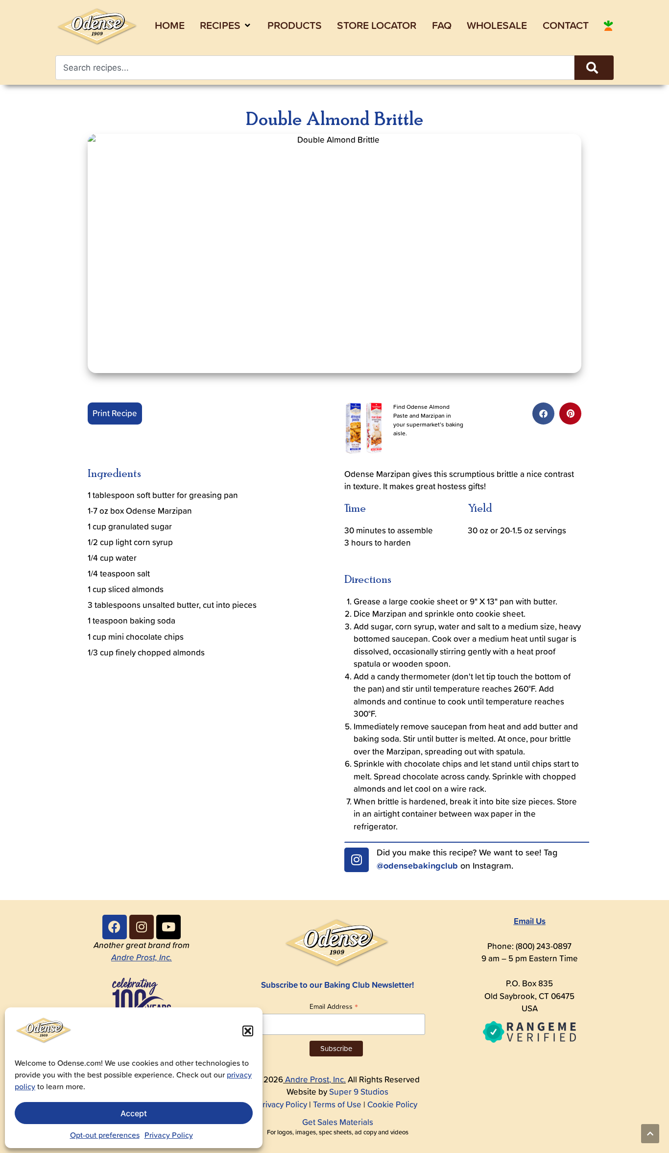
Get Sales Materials (337, 1122)
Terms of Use (337, 1104)
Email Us (530, 921)
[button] (248, 1031)
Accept (133, 1113)
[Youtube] (168, 927)
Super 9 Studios (358, 1092)
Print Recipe (115, 413)
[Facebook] (114, 927)
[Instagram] (356, 860)
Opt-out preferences (105, 1134)
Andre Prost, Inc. (141, 957)
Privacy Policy (168, 1134)
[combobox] (314, 67)
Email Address (334, 1006)
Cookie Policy (392, 1104)
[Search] (594, 67)
